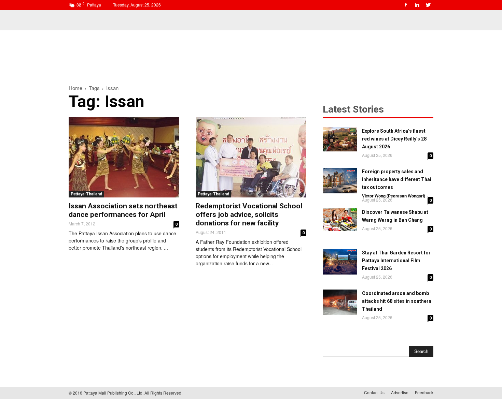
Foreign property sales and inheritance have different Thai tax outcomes (396, 179)
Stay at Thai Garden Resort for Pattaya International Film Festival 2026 (396, 260)
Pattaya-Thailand (86, 194)
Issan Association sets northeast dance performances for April (123, 210)
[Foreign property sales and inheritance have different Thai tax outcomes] (340, 180)
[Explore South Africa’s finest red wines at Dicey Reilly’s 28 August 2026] (340, 139)
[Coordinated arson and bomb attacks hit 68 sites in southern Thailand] (340, 302)
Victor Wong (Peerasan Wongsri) (393, 196)
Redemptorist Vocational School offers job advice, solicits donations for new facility (249, 214)
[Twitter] (428, 5)
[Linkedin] (417, 5)
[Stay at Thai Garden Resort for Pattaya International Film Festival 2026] (340, 262)
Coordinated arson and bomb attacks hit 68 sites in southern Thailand (396, 301)
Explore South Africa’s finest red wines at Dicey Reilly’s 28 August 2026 (394, 138)
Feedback (424, 392)
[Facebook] (406, 5)
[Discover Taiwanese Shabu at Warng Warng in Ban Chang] (340, 219)
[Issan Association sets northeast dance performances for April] (124, 157)
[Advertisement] (251, 54)
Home (75, 87)
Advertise (399, 392)
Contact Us (374, 392)
